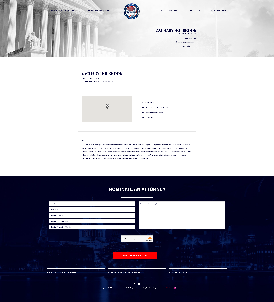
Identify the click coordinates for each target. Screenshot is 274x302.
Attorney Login (218, 10)
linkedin (139, 284)
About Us (193, 10)
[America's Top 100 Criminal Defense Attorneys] (132, 11)
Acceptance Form (169, 10)
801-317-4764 (149, 102)
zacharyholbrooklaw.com (154, 112)
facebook (134, 284)
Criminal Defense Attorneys (99, 10)
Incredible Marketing (166, 288)
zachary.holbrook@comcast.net (156, 107)
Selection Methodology (62, 10)
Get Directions (150, 118)
